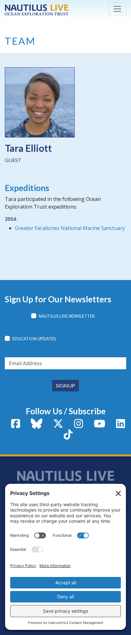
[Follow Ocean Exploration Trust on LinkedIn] (120, 425)
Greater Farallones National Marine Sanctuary (70, 228)
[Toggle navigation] (117, 9)
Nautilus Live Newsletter (67, 316)
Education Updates (34, 338)
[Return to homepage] (36, 10)
